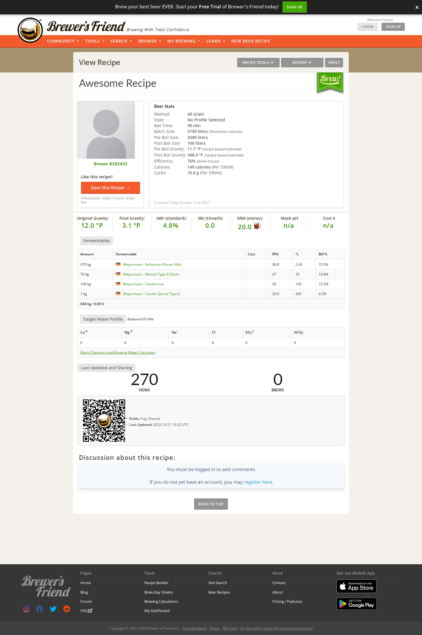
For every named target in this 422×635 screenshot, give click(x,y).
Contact (279, 582)
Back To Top (211, 503)
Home (85, 582)
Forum (86, 601)
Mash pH (289, 218)
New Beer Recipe (250, 41)
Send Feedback (195, 628)
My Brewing (181, 41)
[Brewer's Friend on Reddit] (66, 610)
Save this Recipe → (110, 187)
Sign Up (295, 6)
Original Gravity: (93, 218)
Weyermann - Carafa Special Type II (151, 293)
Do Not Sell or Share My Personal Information (276, 628)
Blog (84, 592)
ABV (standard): (171, 218)
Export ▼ (302, 62)
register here (258, 482)
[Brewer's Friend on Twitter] (53, 610)
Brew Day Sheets (158, 592)
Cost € (329, 218)
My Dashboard (157, 610)
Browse (147, 41)
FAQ (84, 610)
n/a (328, 225)
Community (61, 41)
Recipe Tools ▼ (258, 62)
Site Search (217, 582)
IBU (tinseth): (210, 218)
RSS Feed (230, 628)
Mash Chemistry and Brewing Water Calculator (117, 353)
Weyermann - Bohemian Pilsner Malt (152, 264)
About (277, 592)
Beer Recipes (219, 592)
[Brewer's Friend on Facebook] (39, 610)
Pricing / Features (287, 601)
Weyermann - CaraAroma (143, 284)
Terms (215, 628)
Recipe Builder (156, 582)
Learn (213, 41)
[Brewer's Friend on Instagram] (27, 610)
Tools (92, 41)
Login (367, 26)
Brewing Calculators (161, 601)
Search (119, 41)
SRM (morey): (250, 218)
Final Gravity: (132, 218)
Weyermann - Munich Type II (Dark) (151, 274)
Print (334, 62)
